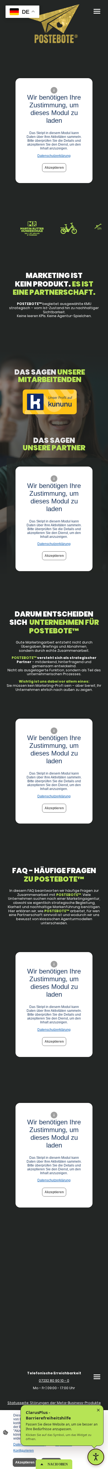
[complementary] (22, 12)
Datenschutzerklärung (54, 156)
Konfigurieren (23, 1450)
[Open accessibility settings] (96, 1457)
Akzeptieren (54, 168)
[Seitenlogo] (54, 23)
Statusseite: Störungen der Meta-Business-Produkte (54, 1402)
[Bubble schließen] (98, 1410)
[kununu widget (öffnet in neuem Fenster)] (50, 402)
